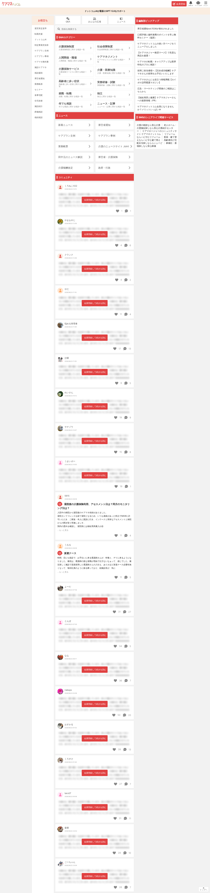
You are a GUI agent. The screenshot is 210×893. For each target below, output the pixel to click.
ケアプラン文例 (42, 50)
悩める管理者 (71, 323)
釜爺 (67, 827)
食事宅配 (39, 95)
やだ (67, 289)
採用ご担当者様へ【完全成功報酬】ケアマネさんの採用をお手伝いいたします (156, 72)
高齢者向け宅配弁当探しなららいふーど (157, 141)
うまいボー (70, 461)
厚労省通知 (40, 78)
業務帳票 (39, 84)
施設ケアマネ (41, 67)
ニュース (121, 21)
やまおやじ (70, 220)
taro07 (68, 793)
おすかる (69, 724)
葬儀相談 (39, 112)
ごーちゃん (70, 862)
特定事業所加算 (42, 45)
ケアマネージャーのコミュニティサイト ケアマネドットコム (157, 132)
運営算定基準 (41, 28)
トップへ (203, 890)
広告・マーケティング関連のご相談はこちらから (156, 90)
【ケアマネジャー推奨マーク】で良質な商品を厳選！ (156, 54)
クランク (69, 254)
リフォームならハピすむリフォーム (156, 135)
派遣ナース (70, 553)
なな (67, 655)
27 (129, 611)
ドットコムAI (40, 39)
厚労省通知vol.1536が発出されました (155, 28)
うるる (68, 545)
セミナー (39, 89)
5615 (67, 495)
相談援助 (39, 73)
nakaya (68, 690)
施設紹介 (39, 106)
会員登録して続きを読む (95, 200)
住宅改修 (39, 100)
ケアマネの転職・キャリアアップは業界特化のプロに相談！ (156, 63)
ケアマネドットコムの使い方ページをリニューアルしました (156, 45)
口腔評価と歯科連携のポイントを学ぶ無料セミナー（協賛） (156, 36)
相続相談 (39, 117)
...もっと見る (62, 530)
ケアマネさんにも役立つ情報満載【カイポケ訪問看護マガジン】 (156, 81)
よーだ (68, 586)
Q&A (68, 21)
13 (129, 348)
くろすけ (69, 758)
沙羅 (67, 358)
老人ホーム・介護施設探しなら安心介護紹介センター (157, 128)
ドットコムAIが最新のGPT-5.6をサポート (105, 11)
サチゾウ (69, 427)
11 (129, 818)
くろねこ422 (71, 185)
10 (129, 852)
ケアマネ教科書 (42, 61)
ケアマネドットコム (11, 4)
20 (129, 715)
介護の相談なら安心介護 (148, 125)
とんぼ (68, 621)
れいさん (69, 392)
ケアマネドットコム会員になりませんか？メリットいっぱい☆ (155, 108)
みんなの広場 (94, 21)
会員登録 (180, 3)
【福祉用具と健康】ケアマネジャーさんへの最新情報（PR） (156, 99)
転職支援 (39, 34)
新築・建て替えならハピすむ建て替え (157, 138)
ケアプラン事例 (42, 56)
